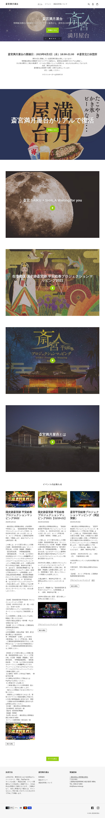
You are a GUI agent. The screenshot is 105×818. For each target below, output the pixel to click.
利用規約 (41, 777)
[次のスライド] (59, 38)
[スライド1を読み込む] (49, 38)
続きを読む (10, 744)
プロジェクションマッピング (48, 624)
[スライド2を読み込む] (51, 38)
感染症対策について (45, 782)
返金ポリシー (43, 780)
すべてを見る (52, 759)
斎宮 (60, 624)
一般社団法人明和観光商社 (79, 777)
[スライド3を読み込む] (53, 38)
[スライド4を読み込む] (55, 38)
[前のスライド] (45, 38)
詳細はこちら (52, 30)
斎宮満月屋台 (12, 4)
